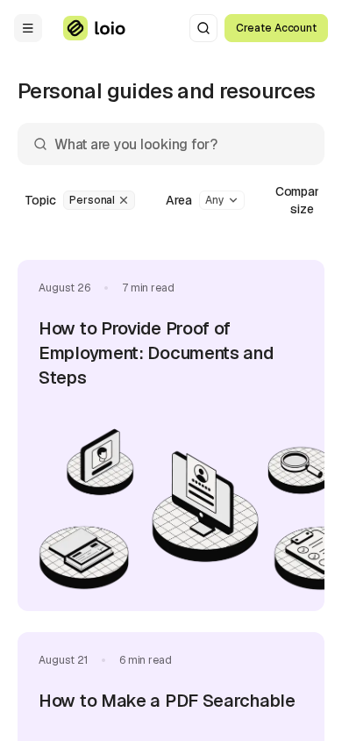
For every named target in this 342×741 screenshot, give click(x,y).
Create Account (276, 28)
